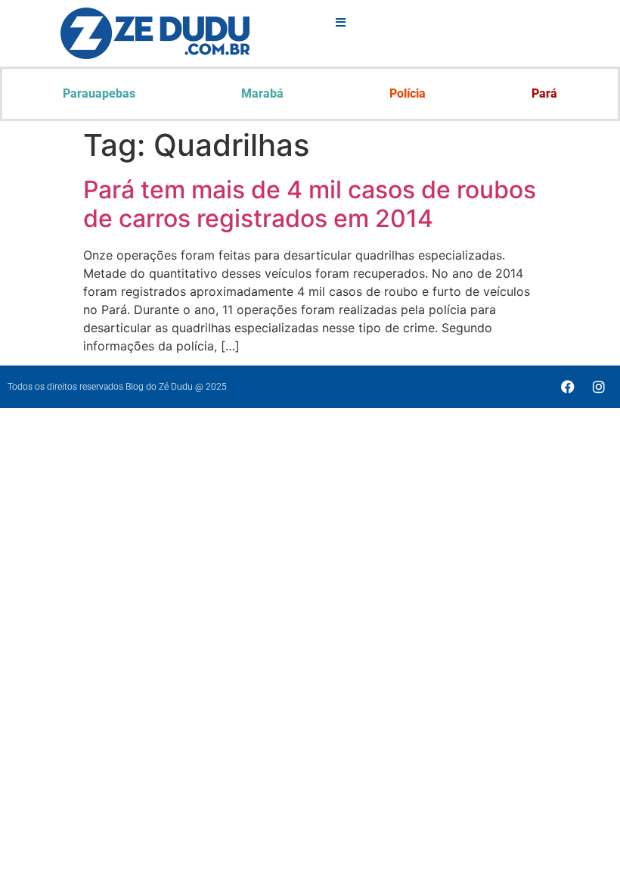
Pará (544, 93)
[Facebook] (567, 386)
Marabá (262, 93)
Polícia (407, 93)
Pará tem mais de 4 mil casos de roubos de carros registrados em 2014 (309, 204)
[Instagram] (598, 386)
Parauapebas (99, 93)
